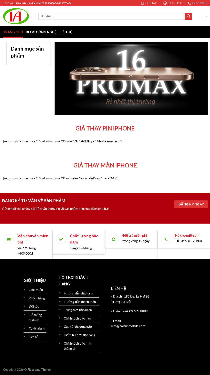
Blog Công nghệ (41, 32)
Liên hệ (66, 32)
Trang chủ (13, 32)
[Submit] (188, 16)
